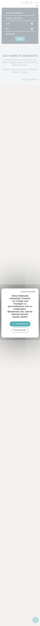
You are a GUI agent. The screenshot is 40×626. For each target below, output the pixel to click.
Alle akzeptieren (21, 324)
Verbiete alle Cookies (14, 292)
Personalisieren (20, 330)
